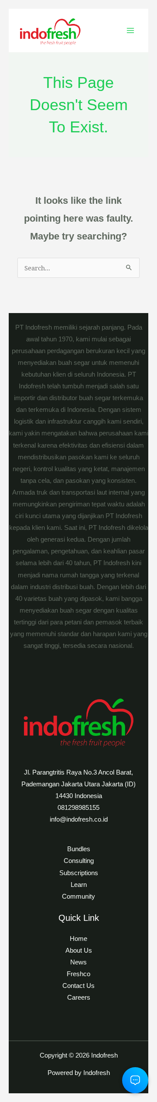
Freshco (78, 974)
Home (78, 938)
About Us (78, 950)
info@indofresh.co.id (79, 819)
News (78, 962)
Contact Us (78, 985)
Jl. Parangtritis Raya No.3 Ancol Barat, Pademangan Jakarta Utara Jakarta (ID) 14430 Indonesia (78, 784)
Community (78, 896)
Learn (79, 884)
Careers (78, 997)
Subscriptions (78, 872)
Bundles (78, 849)
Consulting (79, 860)
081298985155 (78, 807)
